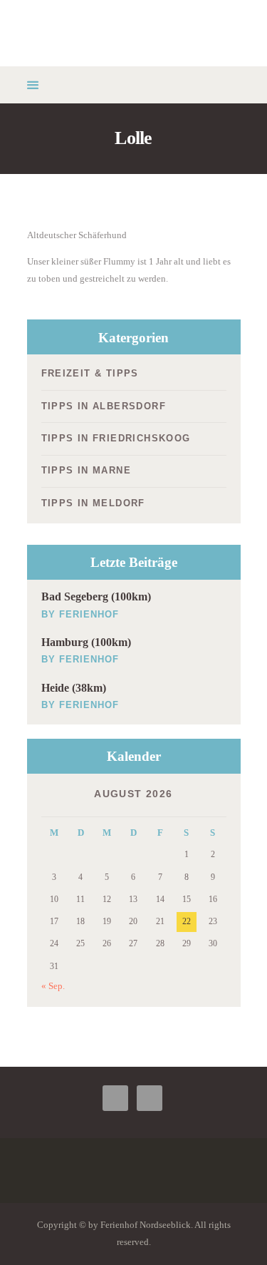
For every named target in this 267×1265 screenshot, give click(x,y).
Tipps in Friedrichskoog (116, 438)
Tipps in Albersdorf (104, 406)
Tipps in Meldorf (93, 503)
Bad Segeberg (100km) (96, 596)
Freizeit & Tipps (90, 373)
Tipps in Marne (86, 470)
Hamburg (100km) (86, 642)
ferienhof (89, 614)
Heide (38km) (73, 688)
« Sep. (53, 985)
